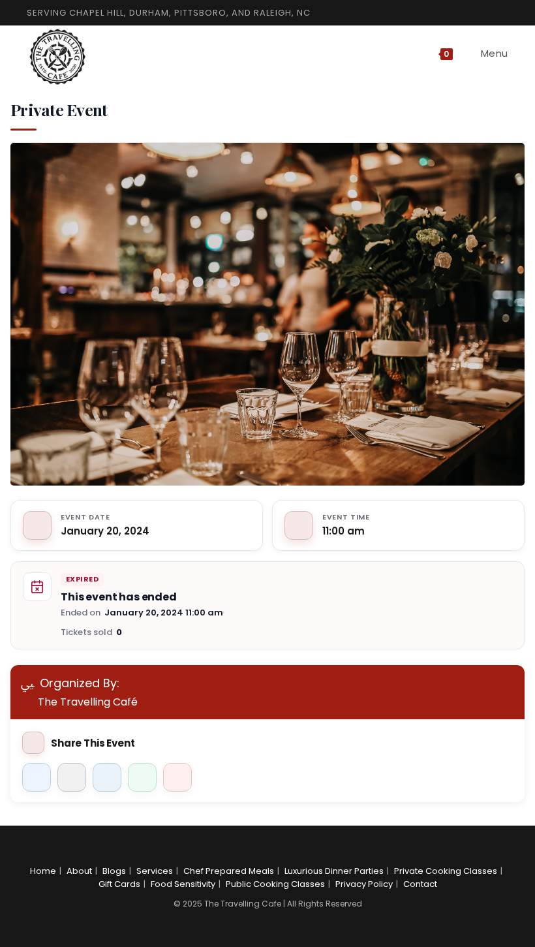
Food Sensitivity (183, 884)
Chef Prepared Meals (228, 871)
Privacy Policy (364, 884)
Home (43, 871)
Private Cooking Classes (445, 871)
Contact (420, 884)
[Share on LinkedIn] (107, 777)
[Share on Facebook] (36, 777)
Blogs (114, 871)
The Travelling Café (88, 702)
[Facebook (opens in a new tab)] (473, 13)
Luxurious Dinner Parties (334, 871)
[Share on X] (71, 777)
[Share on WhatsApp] (142, 777)
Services (154, 871)
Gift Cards (119, 884)
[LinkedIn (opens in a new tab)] (502, 13)
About (79, 871)
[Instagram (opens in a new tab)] (489, 13)
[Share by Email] (177, 777)
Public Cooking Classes (275, 884)
